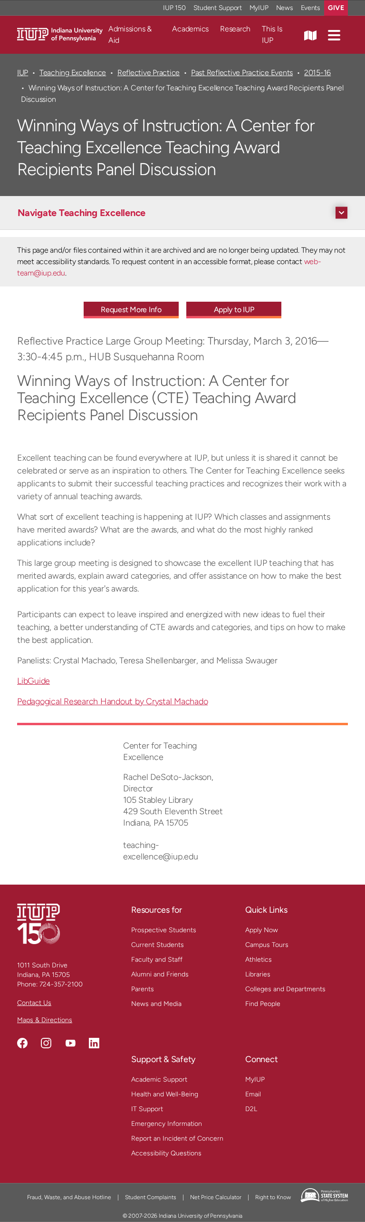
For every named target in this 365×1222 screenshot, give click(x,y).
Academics (190, 28)
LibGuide (33, 681)
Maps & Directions (44, 1020)
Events (311, 8)
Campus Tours (266, 945)
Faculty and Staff (156, 960)
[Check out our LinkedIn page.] (94, 1043)
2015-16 (317, 72)
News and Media (156, 1004)
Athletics (258, 960)
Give (336, 8)
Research (235, 28)
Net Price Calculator (215, 1197)
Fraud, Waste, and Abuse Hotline (69, 1197)
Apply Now (261, 930)
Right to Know (273, 1197)
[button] (334, 34)
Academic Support (159, 1079)
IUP (22, 72)
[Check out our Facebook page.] (22, 1043)
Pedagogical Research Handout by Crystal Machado (112, 701)
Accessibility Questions (166, 1153)
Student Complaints (150, 1197)
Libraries (257, 974)
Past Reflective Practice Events (242, 72)
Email (253, 1094)
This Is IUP (272, 34)
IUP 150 (174, 8)
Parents (142, 989)
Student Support (217, 8)
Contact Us (34, 1003)
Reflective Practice (148, 72)
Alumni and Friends (160, 974)
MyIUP (259, 8)
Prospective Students (163, 930)
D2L (251, 1109)
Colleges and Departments (285, 989)
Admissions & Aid (130, 34)
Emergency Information (166, 1124)
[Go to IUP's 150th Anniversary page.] (38, 923)
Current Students (157, 945)
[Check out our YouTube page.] (70, 1043)
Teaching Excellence (72, 72)
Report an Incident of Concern (177, 1138)
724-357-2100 (61, 984)
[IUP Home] (60, 34)
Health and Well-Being (164, 1094)
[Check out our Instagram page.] (46, 1043)
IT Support (147, 1109)
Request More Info (131, 309)
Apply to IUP (234, 309)
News (284, 8)
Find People (262, 1004)
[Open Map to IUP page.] (310, 34)
